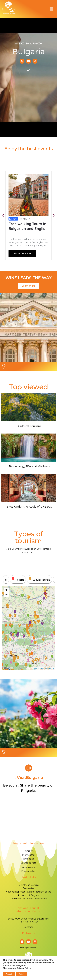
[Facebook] (22, 61)
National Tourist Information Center (28, 910)
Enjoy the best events (28, 149)
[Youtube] (28, 61)
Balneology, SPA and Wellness (29, 466)
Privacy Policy (24, 968)
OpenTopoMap (38, 668)
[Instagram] (35, 61)
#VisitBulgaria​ (28, 777)
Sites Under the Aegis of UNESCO (29, 506)
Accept (9, 974)
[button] (51, 8)
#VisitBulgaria (28, 43)
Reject (21, 974)
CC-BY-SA (50, 668)
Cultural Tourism (29, 426)
